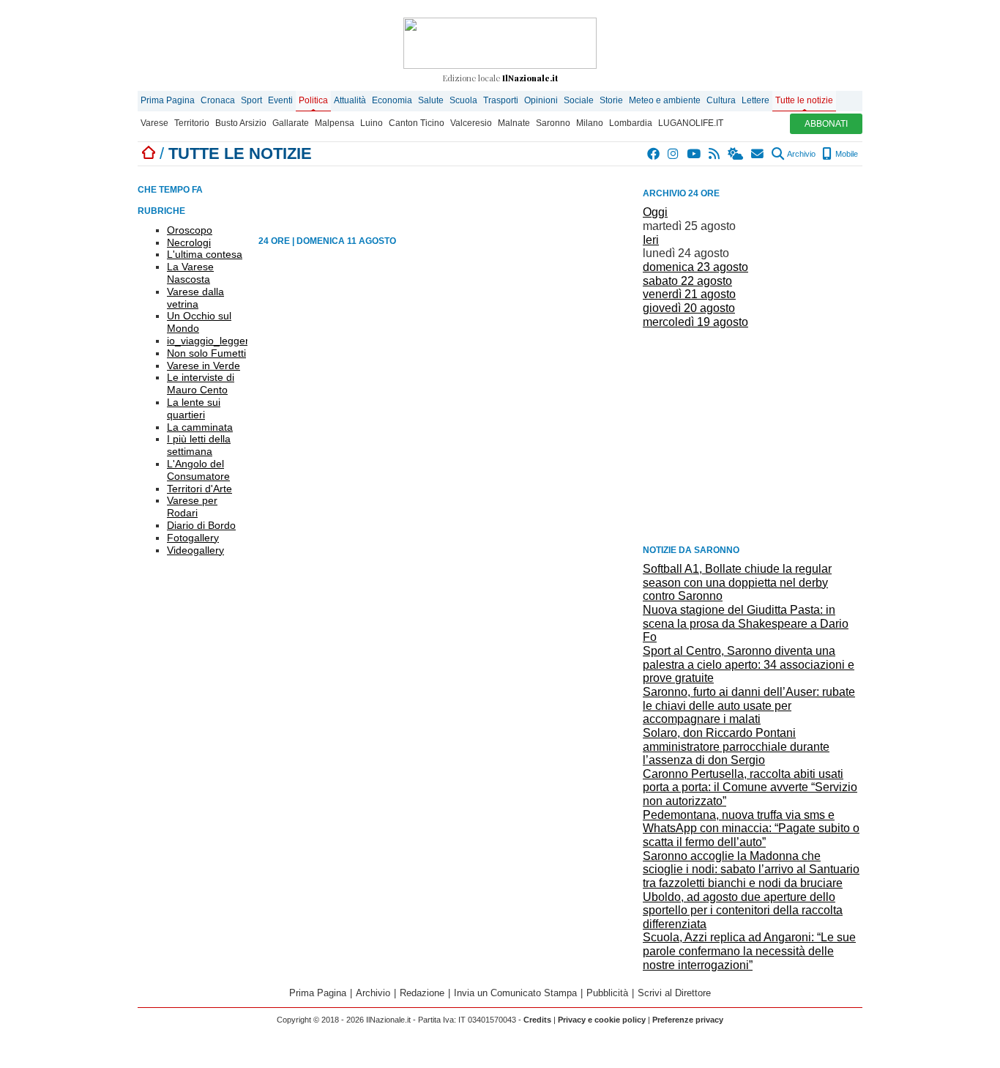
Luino (371, 123)
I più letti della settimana (199, 445)
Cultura (721, 100)
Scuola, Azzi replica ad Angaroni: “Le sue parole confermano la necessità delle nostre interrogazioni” (749, 951)
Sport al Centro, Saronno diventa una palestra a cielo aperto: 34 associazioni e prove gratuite (748, 664)
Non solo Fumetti (206, 353)
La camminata (200, 427)
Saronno (553, 123)
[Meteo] (736, 153)
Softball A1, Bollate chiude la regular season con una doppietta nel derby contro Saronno (737, 582)
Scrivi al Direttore (674, 992)
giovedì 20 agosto (689, 308)
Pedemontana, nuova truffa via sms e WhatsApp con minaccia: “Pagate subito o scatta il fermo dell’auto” (751, 828)
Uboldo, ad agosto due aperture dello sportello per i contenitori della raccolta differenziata (743, 910)
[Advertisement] (752, 435)
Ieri (651, 240)
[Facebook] (654, 153)
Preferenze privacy (687, 1019)
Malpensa (334, 123)
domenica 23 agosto (695, 267)
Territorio (191, 123)
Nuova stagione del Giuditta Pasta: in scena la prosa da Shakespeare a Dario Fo (745, 623)
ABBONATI (826, 124)
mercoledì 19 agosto (695, 322)
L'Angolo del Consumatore (198, 470)
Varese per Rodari (192, 506)
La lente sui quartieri (193, 408)
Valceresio (471, 123)
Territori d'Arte (199, 488)
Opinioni (541, 100)
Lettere (755, 100)
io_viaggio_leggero (211, 340)
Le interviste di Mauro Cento (200, 383)
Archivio (801, 153)
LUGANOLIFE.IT (690, 123)
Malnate (514, 123)
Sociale (579, 100)
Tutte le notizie (804, 100)
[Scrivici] (758, 153)
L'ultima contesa (204, 254)
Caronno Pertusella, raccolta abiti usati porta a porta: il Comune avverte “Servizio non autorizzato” (750, 787)
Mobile (845, 153)
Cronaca (218, 100)
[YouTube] (694, 153)
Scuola (463, 100)
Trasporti (500, 100)
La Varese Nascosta (190, 273)
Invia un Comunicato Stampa (515, 992)
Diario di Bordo (201, 525)
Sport (251, 100)
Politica (313, 100)
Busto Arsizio (240, 123)
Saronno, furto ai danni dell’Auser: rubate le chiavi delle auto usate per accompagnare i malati (749, 705)
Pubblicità (607, 992)
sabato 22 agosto (687, 281)
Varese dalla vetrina (195, 298)
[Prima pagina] (148, 153)
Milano (589, 123)
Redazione (422, 992)
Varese (154, 123)
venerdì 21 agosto (689, 294)
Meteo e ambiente (665, 100)
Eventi (280, 100)
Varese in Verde (203, 365)
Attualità (350, 100)
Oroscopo (189, 230)
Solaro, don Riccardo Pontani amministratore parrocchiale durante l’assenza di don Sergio (736, 746)
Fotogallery (193, 538)
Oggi (655, 212)
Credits (537, 1019)
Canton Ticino (416, 123)
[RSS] (715, 153)
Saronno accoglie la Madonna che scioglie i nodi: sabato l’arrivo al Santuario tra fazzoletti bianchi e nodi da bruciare (751, 869)
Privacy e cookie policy (602, 1019)
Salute (431, 100)
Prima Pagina (168, 100)
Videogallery (195, 550)
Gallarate (290, 123)
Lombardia (630, 123)
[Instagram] (674, 153)
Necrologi (189, 242)
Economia (392, 100)
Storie (611, 100)
